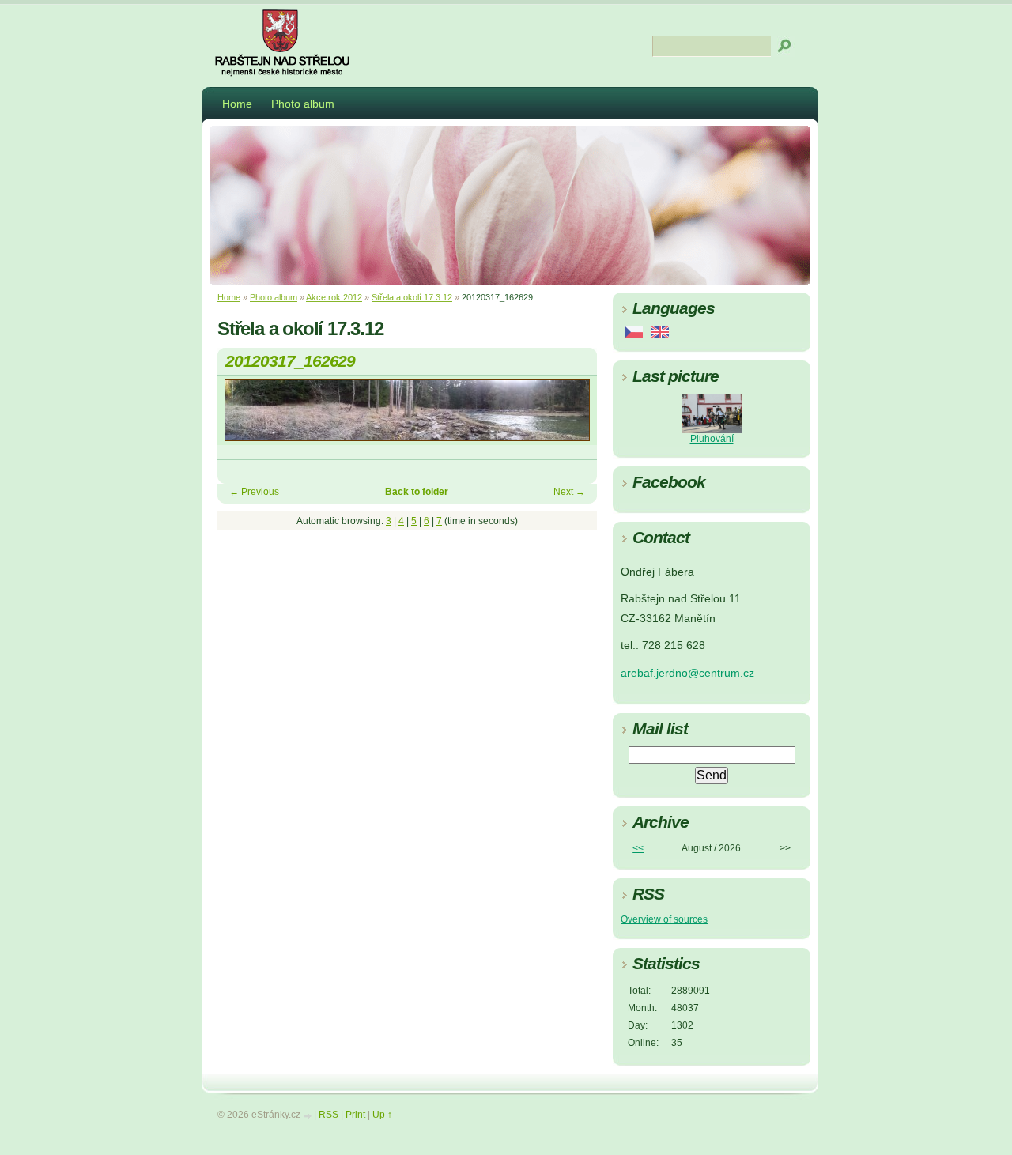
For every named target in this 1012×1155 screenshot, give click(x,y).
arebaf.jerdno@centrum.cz (687, 673)
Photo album (302, 103)
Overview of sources (664, 919)
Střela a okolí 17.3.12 (412, 297)
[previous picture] (243, 417)
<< (638, 848)
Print (355, 1114)
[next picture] (571, 417)
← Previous (254, 491)
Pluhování (712, 438)
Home (237, 103)
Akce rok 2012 (334, 297)
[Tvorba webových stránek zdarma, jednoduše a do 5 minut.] (308, 1115)
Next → (569, 491)
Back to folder (416, 491)
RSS (328, 1114)
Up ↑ (382, 1114)
